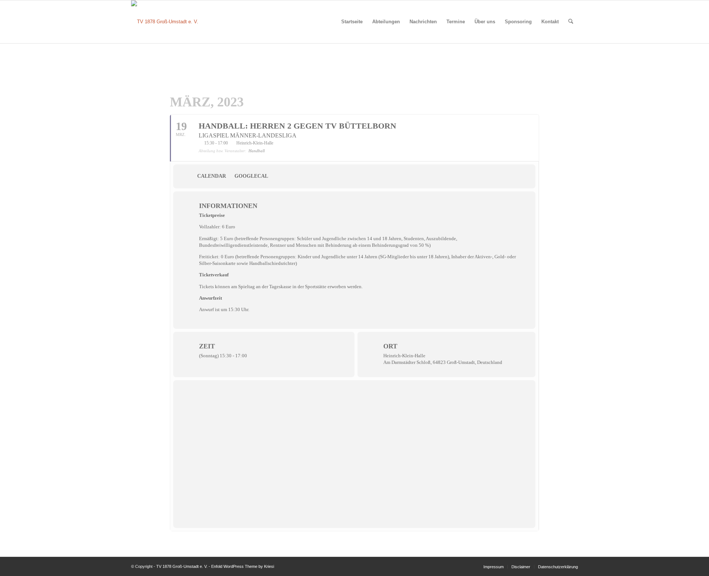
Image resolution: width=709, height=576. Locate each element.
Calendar (211, 176)
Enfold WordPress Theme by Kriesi (242, 566)
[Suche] (571, 21)
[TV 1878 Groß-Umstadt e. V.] (164, 21)
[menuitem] (351, 21)
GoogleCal (251, 176)
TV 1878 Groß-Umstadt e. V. (182, 566)
